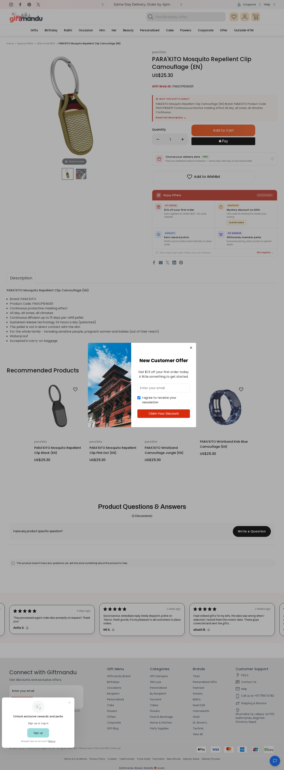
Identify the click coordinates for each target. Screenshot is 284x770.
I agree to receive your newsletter (159, 400)
